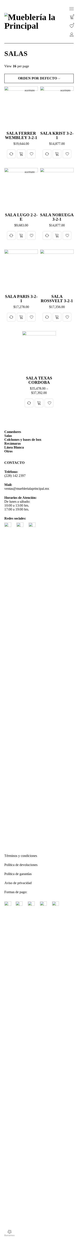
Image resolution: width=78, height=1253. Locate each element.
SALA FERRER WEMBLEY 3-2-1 (21, 135)
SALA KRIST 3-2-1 (56, 135)
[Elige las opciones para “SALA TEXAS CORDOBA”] (39, 403)
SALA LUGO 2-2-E (21, 217)
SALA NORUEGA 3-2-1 (57, 217)
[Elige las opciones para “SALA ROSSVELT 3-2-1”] (57, 317)
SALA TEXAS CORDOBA (39, 380)
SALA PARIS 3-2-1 (21, 298)
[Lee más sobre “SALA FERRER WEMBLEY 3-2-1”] (21, 154)
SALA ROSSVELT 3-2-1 (57, 298)
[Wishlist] (31, 154)
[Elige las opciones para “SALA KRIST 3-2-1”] (57, 154)
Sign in (72, 34)
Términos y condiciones (20, 856)
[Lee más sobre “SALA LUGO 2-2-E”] (21, 235)
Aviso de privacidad (18, 883)
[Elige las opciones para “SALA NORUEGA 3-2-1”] (57, 235)
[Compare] (11, 154)
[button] (21, 317)
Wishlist (73, 23)
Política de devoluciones (20, 865)
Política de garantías (18, 874)
